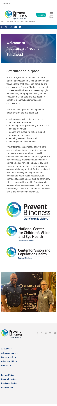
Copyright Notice (9, 379)
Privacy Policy (7, 375)
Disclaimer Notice (9, 383)
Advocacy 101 (7, 361)
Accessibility (7, 387)
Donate (41, 15)
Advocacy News (8, 353)
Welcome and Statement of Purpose (22, 21)
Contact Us (6, 365)
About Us (4, 21)
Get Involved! (7, 357)
